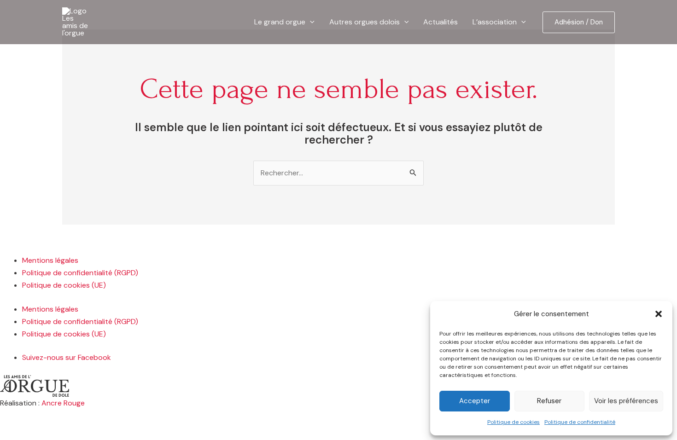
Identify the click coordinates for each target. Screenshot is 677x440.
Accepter (474, 400)
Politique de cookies (513, 422)
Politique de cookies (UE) (64, 285)
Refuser (549, 400)
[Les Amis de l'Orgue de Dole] (76, 21)
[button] (658, 313)
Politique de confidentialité (579, 422)
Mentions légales (50, 260)
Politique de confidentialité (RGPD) (80, 273)
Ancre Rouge (63, 403)
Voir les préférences (626, 400)
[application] (310, 22)
